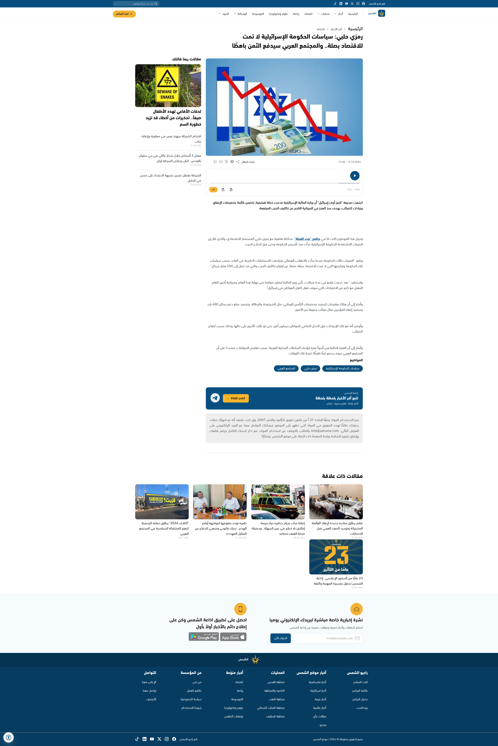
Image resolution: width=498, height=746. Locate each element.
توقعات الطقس (233, 716)
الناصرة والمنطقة (274, 691)
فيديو (323, 725)
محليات (325, 14)
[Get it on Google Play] (204, 636)
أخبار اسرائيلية (318, 691)
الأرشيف (151, 699)
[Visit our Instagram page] (357, 3)
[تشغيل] (354, 175)
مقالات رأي (319, 716)
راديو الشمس (357, 673)
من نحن (197, 682)
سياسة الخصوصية (191, 699)
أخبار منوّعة (234, 673)
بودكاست (362, 708)
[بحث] (155, 3)
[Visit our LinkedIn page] (340, 3)
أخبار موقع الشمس (311, 673)
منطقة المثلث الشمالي (271, 708)
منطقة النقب (277, 699)
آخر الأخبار (336, 29)
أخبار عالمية (319, 708)
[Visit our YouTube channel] (346, 3)
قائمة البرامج (360, 691)
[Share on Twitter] (228, 162)
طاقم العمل (194, 691)
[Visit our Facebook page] (363, 3)
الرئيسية (353, 14)
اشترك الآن (280, 638)
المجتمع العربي (286, 368)
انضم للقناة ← (236, 398)
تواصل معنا (149, 691)
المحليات (278, 673)
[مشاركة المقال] (239, 162)
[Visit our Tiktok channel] (335, 3)
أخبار (340, 14)
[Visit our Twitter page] (352, 3)
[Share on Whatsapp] (216, 162)
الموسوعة (258, 14)
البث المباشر (122, 14)
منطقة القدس (276, 682)
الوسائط (242, 14)
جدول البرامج (360, 699)
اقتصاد (308, 14)
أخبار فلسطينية (317, 682)
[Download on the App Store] (233, 636)
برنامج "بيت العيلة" (307, 238)
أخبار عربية (320, 699)
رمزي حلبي (310, 368)
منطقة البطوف (275, 716)
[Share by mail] (222, 162)
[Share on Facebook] (233, 162)
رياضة (296, 14)
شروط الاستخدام (191, 708)
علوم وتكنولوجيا (278, 14)
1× (213, 190)
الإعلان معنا (149, 682)
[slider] (284, 183)
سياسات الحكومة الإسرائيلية (342, 368)
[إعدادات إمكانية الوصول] (9, 737)
